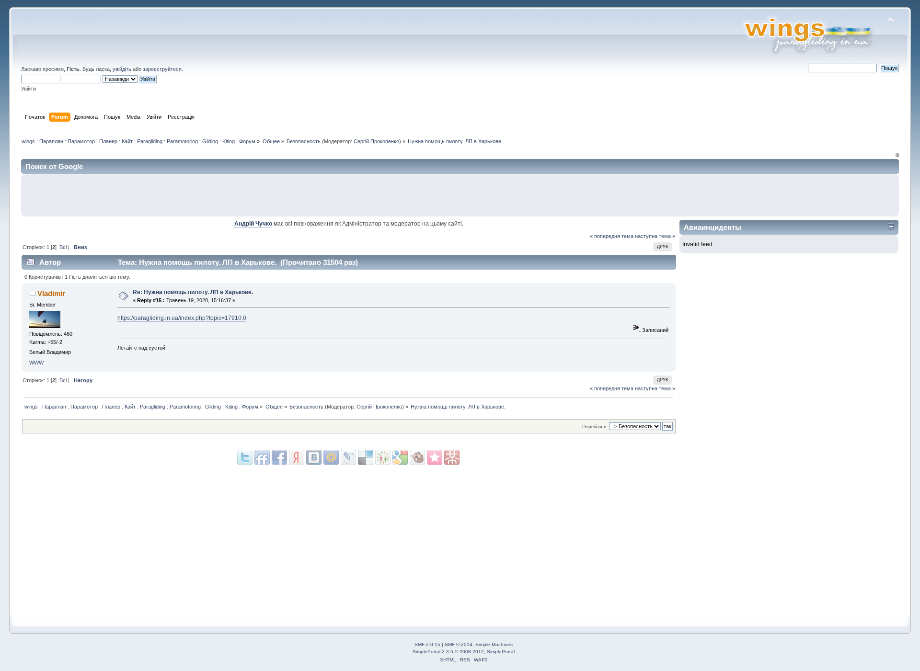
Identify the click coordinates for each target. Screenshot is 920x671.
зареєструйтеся (162, 69)
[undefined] (452, 457)
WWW (36, 362)
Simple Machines (494, 644)
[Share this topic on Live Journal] (331, 457)
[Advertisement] (782, 195)
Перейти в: (595, 426)
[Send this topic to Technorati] (417, 457)
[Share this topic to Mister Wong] (434, 457)
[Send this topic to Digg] (383, 457)
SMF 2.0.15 (427, 644)
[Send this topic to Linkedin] (296, 457)
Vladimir (51, 293)
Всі (63, 247)
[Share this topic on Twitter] (245, 457)
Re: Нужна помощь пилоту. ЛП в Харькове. (193, 292)
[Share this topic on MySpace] (314, 457)
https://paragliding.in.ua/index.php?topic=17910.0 (181, 318)
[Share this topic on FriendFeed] (262, 457)
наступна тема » (655, 236)
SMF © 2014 (458, 644)
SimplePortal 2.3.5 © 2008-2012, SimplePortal (464, 651)
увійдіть (122, 69)
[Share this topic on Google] (365, 457)
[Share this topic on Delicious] (348, 457)
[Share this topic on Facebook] (279, 457)
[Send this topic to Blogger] (400, 457)
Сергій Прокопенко (376, 141)
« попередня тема (611, 236)
